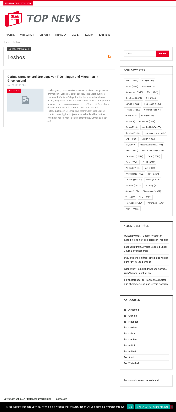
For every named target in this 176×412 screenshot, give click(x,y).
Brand (148, 86)
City (151, 98)
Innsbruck (147, 121)
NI (130, 145)
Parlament (134, 156)
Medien (76, 34)
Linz (131, 139)
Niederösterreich (151, 145)
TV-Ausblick (134, 203)
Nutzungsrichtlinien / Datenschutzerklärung (27, 399)
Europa (132, 104)
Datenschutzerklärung (152, 406)
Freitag (132, 110)
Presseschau (134, 174)
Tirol (145, 197)
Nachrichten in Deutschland (143, 380)
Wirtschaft (27, 34)
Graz (130, 115)
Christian (133, 98)
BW (152, 92)
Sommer (133, 185)
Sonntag (153, 185)
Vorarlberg (155, 203)
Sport (131, 357)
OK (130, 406)
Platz (131, 162)
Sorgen (132, 191)
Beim (131, 80)
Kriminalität (151, 127)
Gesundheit (152, 110)
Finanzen (61, 34)
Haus (147, 115)
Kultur (89, 34)
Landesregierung (155, 133)
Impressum (61, 399)
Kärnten (132, 133)
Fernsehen (152, 104)
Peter (153, 156)
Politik (10, 34)
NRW (131, 150)
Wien (132, 209)
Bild (148, 80)
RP (153, 174)
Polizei (132, 168)
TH (130, 197)
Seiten (153, 180)
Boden (131, 86)
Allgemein (14, 90)
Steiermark (152, 191)
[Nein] (171, 407)
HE (130, 121)
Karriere (104, 34)
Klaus (131, 127)
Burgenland (134, 92)
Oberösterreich (153, 150)
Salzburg (133, 180)
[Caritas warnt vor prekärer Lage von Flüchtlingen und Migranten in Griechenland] (25, 100)
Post (149, 168)
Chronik (45, 34)
